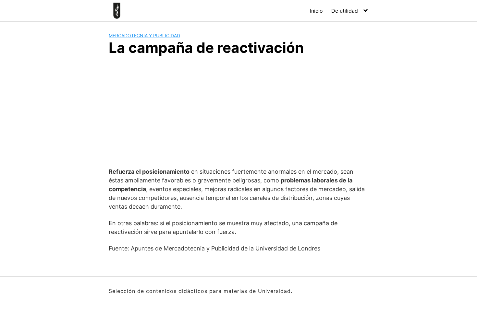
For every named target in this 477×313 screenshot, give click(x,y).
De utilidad (344, 10)
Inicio (316, 10)
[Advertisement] (238, 110)
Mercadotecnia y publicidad (144, 35)
